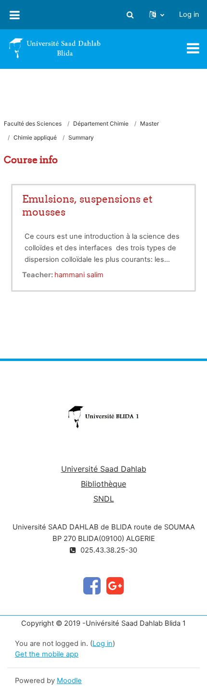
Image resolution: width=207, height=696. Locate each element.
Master (149, 123)
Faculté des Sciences (33, 123)
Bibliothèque (103, 484)
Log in (189, 14)
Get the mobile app (46, 654)
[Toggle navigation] (193, 48)
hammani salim (79, 275)
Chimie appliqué (35, 137)
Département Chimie (101, 123)
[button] (130, 15)
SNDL (103, 498)
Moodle (69, 680)
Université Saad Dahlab (103, 469)
